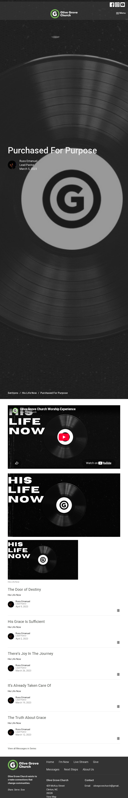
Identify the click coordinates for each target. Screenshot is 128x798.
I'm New (64, 762)
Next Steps (71, 769)
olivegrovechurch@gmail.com (106, 785)
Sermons (13, 392)
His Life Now (29, 392)
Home (50, 762)
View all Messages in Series (22, 748)
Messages (52, 769)
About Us (88, 769)
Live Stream (81, 762)
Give (95, 762)
